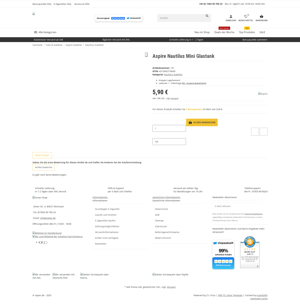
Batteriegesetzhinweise (167, 232)
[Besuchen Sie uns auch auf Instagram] (45, 243)
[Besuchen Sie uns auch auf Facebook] (40, 243)
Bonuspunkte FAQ (41, 4)
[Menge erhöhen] (155, 135)
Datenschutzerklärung (253, 214)
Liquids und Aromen (105, 214)
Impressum (161, 226)
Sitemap (159, 220)
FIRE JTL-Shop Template (230, 295)
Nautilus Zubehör (173, 74)
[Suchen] (207, 16)
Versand (174, 98)
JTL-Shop (211, 295)
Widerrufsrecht (163, 237)
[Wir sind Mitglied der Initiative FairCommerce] (57, 236)
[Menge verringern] (155, 122)
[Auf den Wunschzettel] (255, 132)
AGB (157, 214)
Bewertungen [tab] (42, 155)
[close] (146, 55)
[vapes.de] (56, 18)
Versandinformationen (107, 232)
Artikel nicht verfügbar (107, 237)
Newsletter (100, 243)
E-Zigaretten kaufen (105, 220)
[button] (83, 4)
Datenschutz (161, 208)
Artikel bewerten (43, 167)
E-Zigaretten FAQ (62, 4)
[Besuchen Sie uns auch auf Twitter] (43, 243)
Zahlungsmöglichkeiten (107, 226)
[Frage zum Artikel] (264, 132)
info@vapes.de (48, 218)
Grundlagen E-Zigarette (107, 208)
